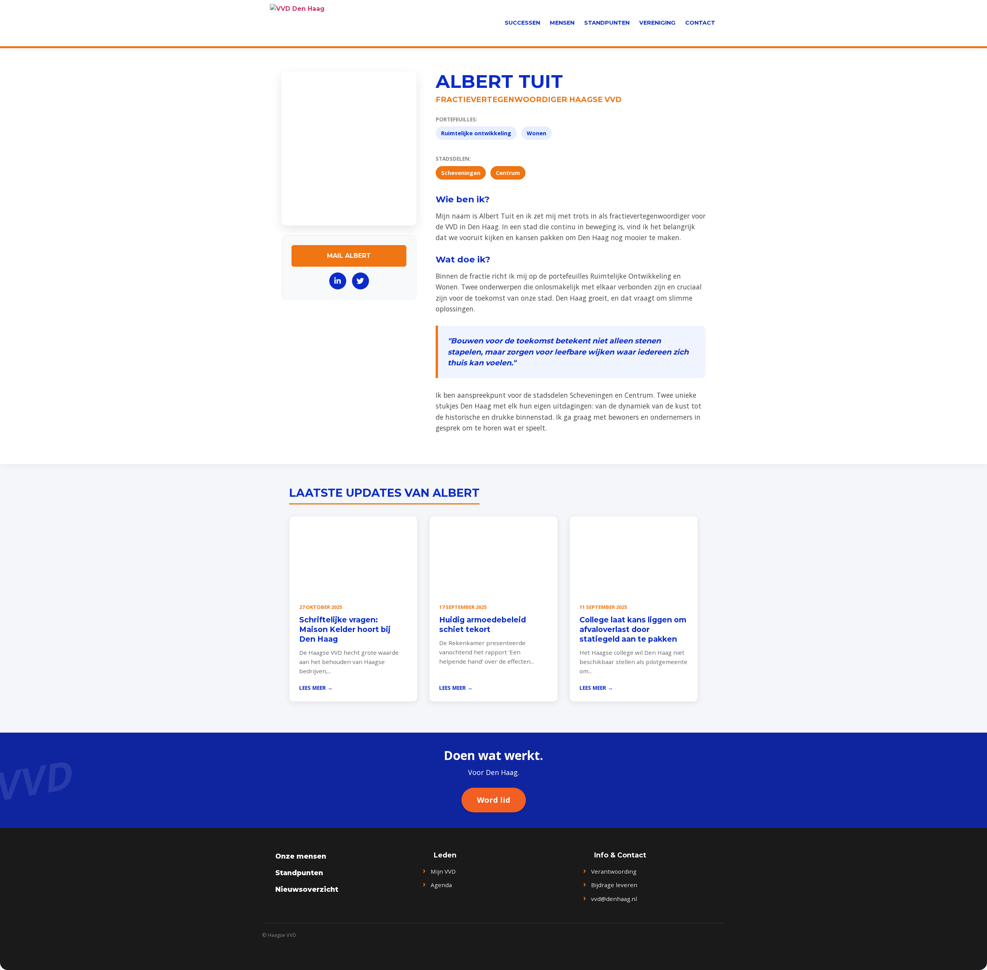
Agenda (441, 885)
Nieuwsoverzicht (306, 889)
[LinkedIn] (337, 280)
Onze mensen (300, 856)
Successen (522, 22)
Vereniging (657, 22)
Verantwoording (614, 871)
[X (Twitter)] (360, 280)
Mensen (562, 22)
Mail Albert (349, 255)
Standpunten (607, 22)
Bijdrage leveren (614, 885)
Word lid (493, 800)
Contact (700, 22)
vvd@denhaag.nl (614, 899)
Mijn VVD (443, 871)
